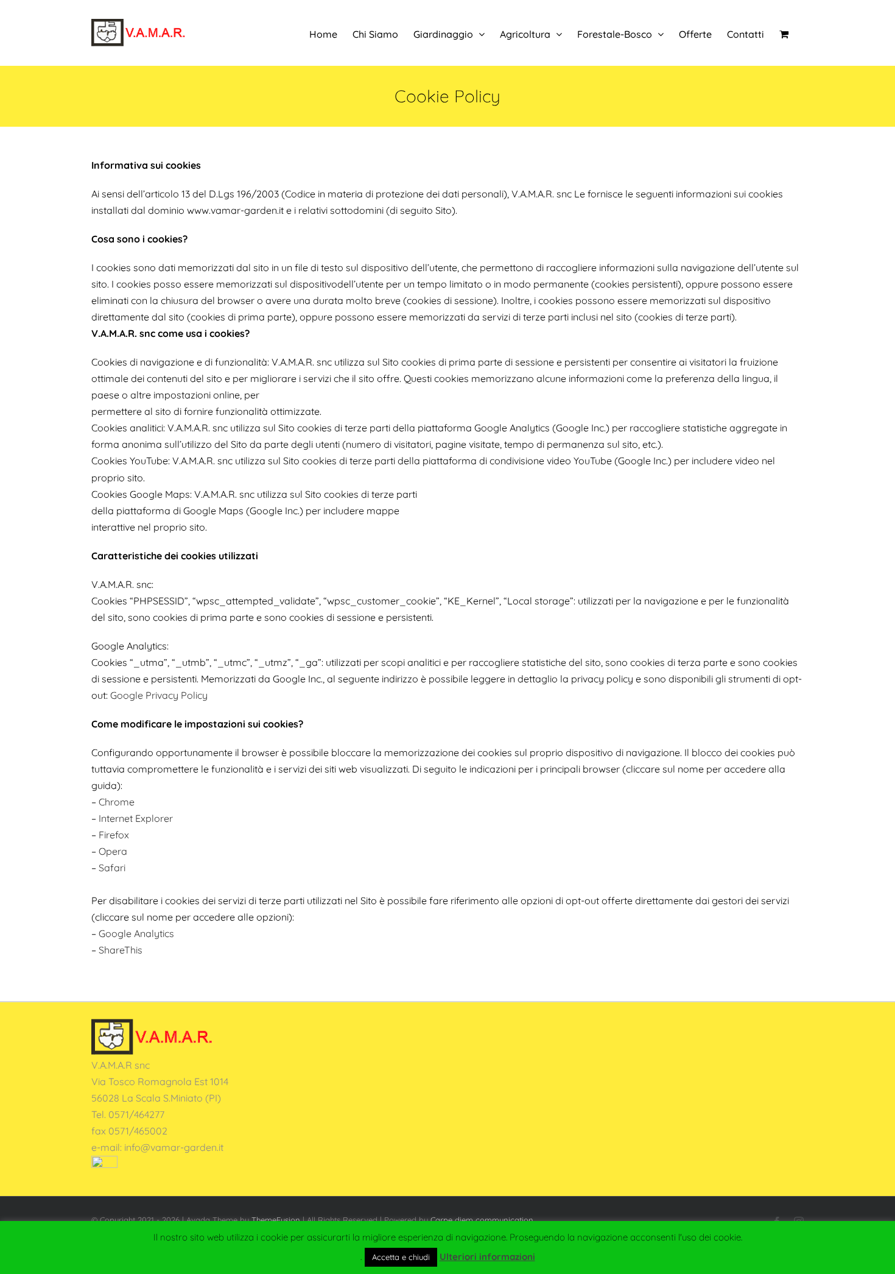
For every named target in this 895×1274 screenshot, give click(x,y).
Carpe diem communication (481, 1220)
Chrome (117, 802)
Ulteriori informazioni (487, 1256)
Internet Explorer (136, 818)
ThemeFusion (275, 1220)
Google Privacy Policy (159, 695)
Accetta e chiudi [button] (401, 1257)
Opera (113, 851)
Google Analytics (136, 933)
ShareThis (120, 950)
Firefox (114, 835)
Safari (112, 868)
